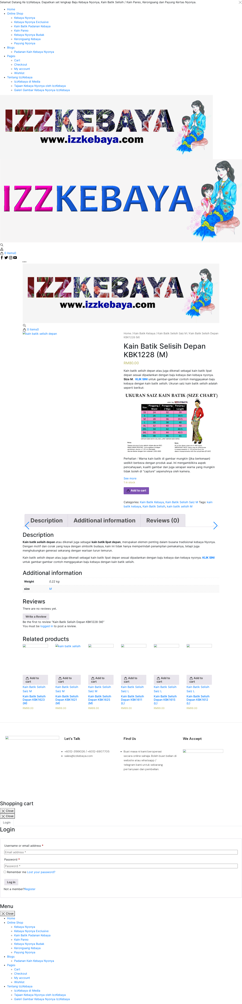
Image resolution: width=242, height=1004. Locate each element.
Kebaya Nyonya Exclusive (31, 22)
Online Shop (15, 13)
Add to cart (32, 680)
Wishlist (19, 73)
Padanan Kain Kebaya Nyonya (34, 52)
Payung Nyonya (24, 43)
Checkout (20, 64)
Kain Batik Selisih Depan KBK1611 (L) (132, 699)
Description (46, 520)
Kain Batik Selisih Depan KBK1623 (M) (34, 699)
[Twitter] (39, 767)
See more (130, 478)
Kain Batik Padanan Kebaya (32, 26)
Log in (11, 882)
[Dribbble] (53, 767)
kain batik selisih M (179, 506)
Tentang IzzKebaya (19, 77)
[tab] (47, 520)
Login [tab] (6, 822)
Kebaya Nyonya (24, 17)
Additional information (105, 520)
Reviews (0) (162, 520)
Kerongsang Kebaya (27, 39)
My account (22, 69)
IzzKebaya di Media (27, 81)
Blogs (11, 47)
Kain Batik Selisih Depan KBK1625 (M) (99, 699)
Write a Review (36, 616)
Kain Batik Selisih (154, 506)
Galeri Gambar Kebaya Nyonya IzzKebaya (42, 90)
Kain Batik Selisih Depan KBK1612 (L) (198, 699)
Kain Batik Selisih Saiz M (172, 333)
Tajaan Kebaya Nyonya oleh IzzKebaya (40, 86)
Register (29, 889)
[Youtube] (9, 777)
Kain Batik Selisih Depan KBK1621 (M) (66, 699)
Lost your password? (41, 872)
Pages (11, 56)
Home (11, 9)
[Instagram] (24, 767)
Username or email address (23, 845)
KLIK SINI (208, 557)
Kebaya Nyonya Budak (29, 34)
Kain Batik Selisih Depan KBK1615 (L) (165, 699)
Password (12, 859)
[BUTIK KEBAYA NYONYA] (121, 293)
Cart (17, 60)
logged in (46, 626)
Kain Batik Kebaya (144, 333)
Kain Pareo (21, 30)
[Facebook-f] (9, 767)
